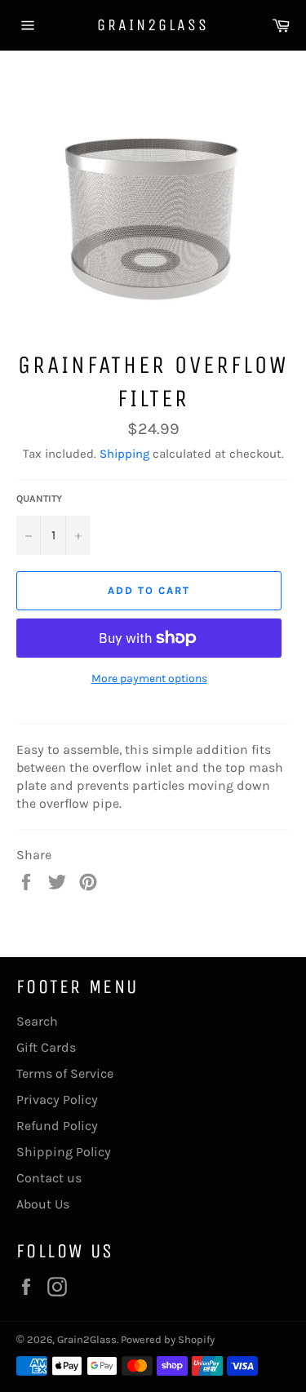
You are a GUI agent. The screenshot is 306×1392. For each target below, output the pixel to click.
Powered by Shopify (168, 1339)
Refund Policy (57, 1125)
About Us (42, 1204)
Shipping (124, 453)
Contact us (49, 1178)
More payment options (149, 678)
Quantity (39, 498)
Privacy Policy (57, 1099)
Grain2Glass (153, 25)
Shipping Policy (63, 1151)
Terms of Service (64, 1073)
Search (37, 1021)
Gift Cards (46, 1047)
